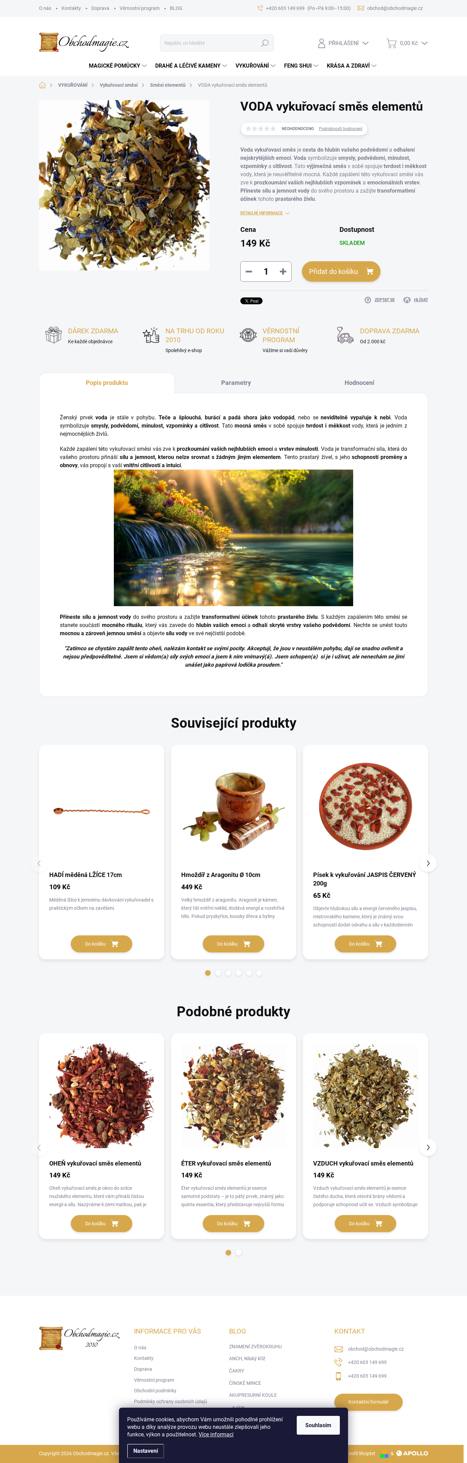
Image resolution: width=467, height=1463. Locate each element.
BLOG (176, 8)
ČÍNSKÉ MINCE (245, 1383)
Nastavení (145, 1451)
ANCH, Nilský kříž (247, 1358)
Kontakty (71, 8)
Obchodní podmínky (155, 1390)
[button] (208, 973)
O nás (45, 8)
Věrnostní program (140, 8)
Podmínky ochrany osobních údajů (170, 1401)
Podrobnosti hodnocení (340, 128)
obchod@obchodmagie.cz (376, 1349)
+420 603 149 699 (367, 1362)
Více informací (216, 1434)
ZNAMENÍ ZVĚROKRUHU (255, 1346)
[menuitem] (118, 66)
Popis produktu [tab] (107, 382)
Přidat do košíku (333, 271)
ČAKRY (236, 1371)
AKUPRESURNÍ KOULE (253, 1395)
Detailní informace (261, 213)
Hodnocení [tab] (359, 382)
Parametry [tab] (236, 382)
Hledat (265, 43)
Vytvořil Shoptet (358, 1453)
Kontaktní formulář (368, 1402)
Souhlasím (318, 1425)
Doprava (100, 8)
